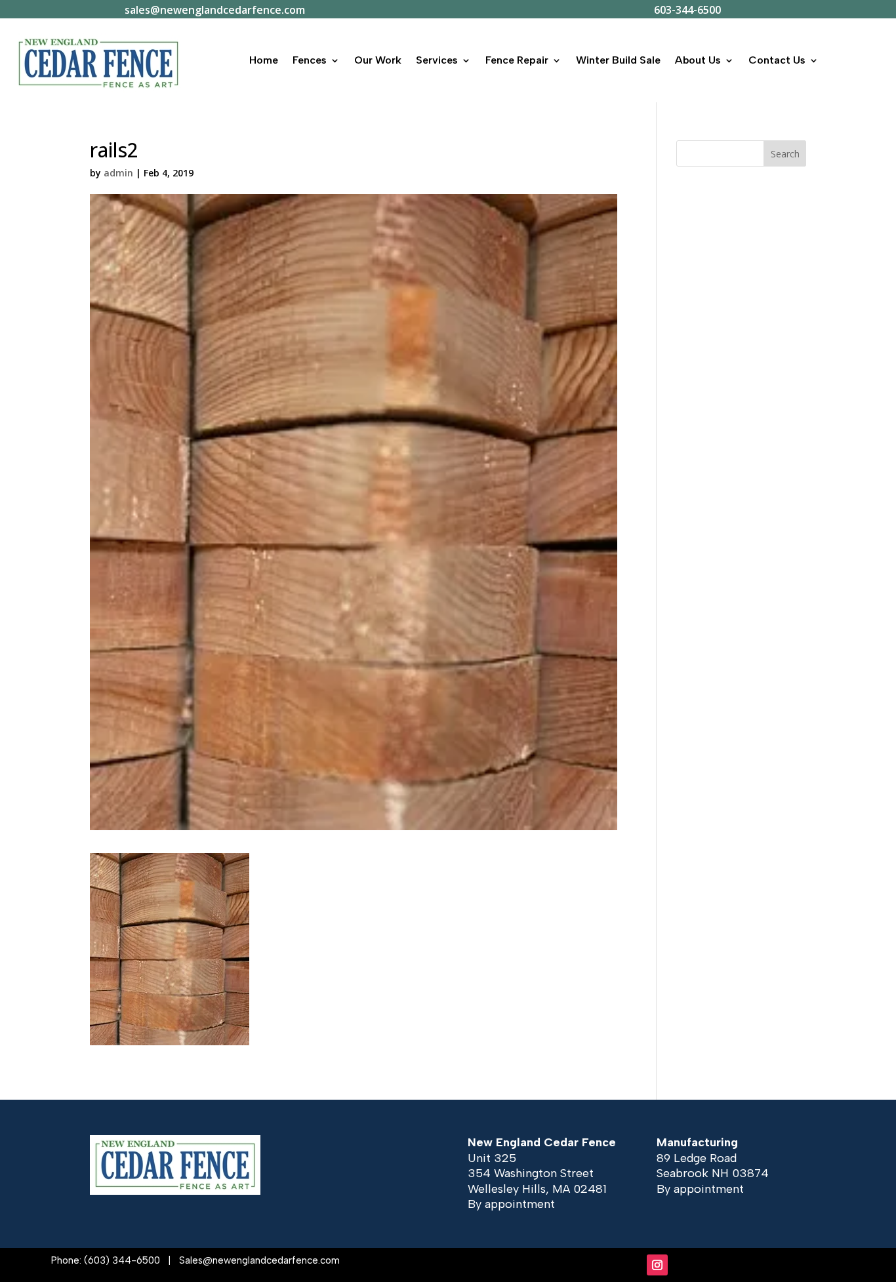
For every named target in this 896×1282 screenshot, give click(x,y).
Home (263, 60)
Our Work (377, 60)
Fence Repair (516, 60)
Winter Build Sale (618, 60)
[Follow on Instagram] (657, 1264)
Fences (310, 60)
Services (437, 60)
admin (118, 173)
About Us (698, 60)
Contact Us (776, 60)
